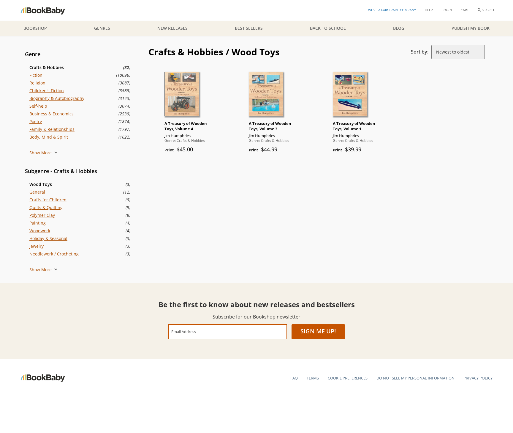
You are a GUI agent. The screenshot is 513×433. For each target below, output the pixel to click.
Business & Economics (51, 114)
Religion (37, 83)
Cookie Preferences (348, 378)
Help (429, 10)
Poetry (35, 121)
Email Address (183, 331)
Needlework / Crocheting (54, 254)
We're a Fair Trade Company (392, 10)
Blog (398, 28)
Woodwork (39, 230)
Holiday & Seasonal (48, 238)
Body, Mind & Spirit (48, 137)
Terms (313, 378)
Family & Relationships (52, 129)
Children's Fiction (46, 90)
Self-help (38, 106)
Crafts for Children (47, 200)
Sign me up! (318, 331)
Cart (465, 10)
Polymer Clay (42, 215)
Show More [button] (41, 153)
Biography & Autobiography (56, 98)
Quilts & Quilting (46, 207)
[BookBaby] (48, 10)
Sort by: (419, 51)
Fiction (35, 75)
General (37, 192)
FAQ (294, 378)
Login (447, 10)
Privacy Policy (478, 378)
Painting (37, 223)
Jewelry (36, 246)
